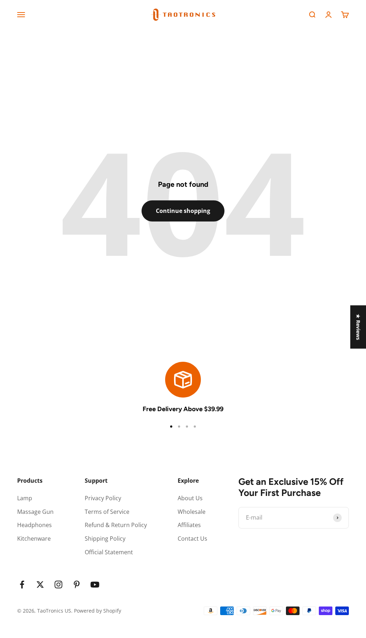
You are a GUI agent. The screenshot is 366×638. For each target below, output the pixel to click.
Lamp (24, 498)
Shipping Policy (105, 538)
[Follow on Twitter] (40, 584)
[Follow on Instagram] (58, 584)
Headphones (34, 525)
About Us (190, 498)
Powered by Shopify (97, 610)
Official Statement (109, 552)
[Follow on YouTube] (95, 584)
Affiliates (189, 525)
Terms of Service (107, 512)
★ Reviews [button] (358, 327)
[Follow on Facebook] (22, 584)
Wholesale (192, 512)
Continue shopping (183, 211)
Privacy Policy (103, 498)
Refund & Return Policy (116, 525)
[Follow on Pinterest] (76, 584)
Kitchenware (34, 538)
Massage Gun (35, 512)
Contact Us (192, 538)
